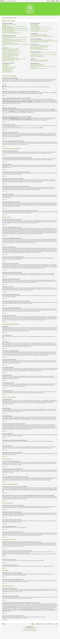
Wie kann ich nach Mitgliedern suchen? (37, 48)
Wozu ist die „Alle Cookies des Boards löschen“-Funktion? (11, 33)
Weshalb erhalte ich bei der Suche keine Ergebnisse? (39, 46)
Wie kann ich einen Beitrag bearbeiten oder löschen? (10, 49)
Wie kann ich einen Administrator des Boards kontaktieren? (40, 68)
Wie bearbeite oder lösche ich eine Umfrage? (9, 53)
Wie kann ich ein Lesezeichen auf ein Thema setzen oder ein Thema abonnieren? (44, 54)
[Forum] (30, 8)
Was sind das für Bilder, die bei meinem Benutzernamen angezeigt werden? (14, 41)
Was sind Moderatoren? (34, 25)
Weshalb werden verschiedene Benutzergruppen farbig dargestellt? (41, 29)
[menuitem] (52, 624)
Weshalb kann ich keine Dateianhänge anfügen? (10, 55)
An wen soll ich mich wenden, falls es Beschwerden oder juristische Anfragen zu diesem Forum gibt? (43, 67)
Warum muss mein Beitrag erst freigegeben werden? (10, 59)
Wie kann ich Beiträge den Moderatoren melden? (10, 57)
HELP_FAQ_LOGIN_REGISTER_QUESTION (9, 24)
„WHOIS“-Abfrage (24, 604)
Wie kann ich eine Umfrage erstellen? (8, 51)
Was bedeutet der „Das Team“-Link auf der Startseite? (39, 31)
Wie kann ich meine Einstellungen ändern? (9, 36)
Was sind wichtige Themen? (6, 70)
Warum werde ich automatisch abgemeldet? (9, 32)
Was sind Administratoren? (35, 24)
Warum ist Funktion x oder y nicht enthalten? (38, 65)
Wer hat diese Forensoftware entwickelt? (37, 64)
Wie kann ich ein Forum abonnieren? (36, 55)
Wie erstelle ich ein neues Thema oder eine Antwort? (10, 48)
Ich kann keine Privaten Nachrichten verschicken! (38, 34)
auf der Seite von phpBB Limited (49, 590)
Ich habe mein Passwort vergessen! (8, 31)
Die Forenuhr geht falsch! (6, 38)
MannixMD (32, 626)
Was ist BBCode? (5, 64)
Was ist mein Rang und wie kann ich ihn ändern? (10, 43)
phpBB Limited (27, 181)
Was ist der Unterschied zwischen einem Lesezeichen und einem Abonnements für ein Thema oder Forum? (44, 53)
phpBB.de (34, 181)
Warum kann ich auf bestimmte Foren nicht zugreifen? (10, 54)
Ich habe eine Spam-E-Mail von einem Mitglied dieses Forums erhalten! (42, 36)
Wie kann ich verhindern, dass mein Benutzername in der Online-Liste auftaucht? (15, 37)
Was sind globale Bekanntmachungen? (8, 68)
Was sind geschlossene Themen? (7, 71)
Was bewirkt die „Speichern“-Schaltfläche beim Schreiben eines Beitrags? (14, 58)
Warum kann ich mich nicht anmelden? (8, 29)
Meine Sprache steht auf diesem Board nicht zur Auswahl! (11, 40)
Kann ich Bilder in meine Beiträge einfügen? (9, 67)
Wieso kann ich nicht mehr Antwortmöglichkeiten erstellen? (11, 52)
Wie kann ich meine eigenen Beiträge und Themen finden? (40, 49)
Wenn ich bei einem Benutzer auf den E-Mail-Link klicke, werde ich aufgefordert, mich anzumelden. (15, 45)
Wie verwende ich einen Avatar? (7, 42)
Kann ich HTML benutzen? (6, 65)
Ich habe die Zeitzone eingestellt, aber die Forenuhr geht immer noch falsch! (14, 39)
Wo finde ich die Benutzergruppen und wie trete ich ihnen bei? (40, 27)
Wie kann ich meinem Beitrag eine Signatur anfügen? (10, 50)
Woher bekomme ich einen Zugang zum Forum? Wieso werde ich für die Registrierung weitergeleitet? (13, 27)
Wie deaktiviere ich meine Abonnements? (37, 56)
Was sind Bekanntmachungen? (7, 69)
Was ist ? (4, 25)
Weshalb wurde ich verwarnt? (7, 56)
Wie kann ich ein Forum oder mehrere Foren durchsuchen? (40, 45)
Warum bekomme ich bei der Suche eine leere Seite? (39, 47)
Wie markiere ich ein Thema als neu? (8, 60)
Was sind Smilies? (5, 66)
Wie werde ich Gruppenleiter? (35, 28)
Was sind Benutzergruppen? (35, 26)
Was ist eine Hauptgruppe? (35, 30)
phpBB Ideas (50, 597)
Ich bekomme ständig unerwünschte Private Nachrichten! (40, 35)
